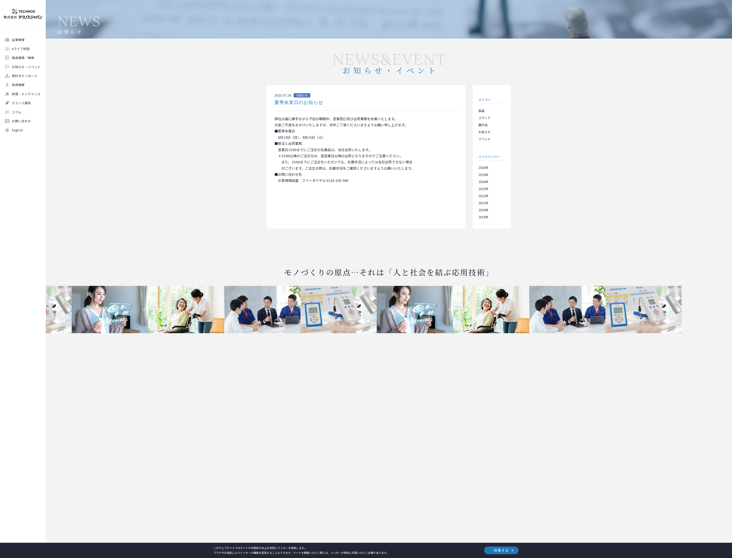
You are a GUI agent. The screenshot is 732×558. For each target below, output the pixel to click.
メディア (484, 117)
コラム (16, 112)
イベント (484, 139)
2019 (481, 217)
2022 (481, 196)
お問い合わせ (21, 121)
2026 (481, 167)
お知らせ (484, 132)
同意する (501, 550)
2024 (481, 181)
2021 (481, 203)
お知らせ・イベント (26, 67)
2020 (481, 210)
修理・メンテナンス (26, 94)
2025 (481, 174)
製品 (481, 110)
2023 (481, 188)
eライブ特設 (21, 48)
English (17, 130)
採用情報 (18, 84)
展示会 (483, 125)
